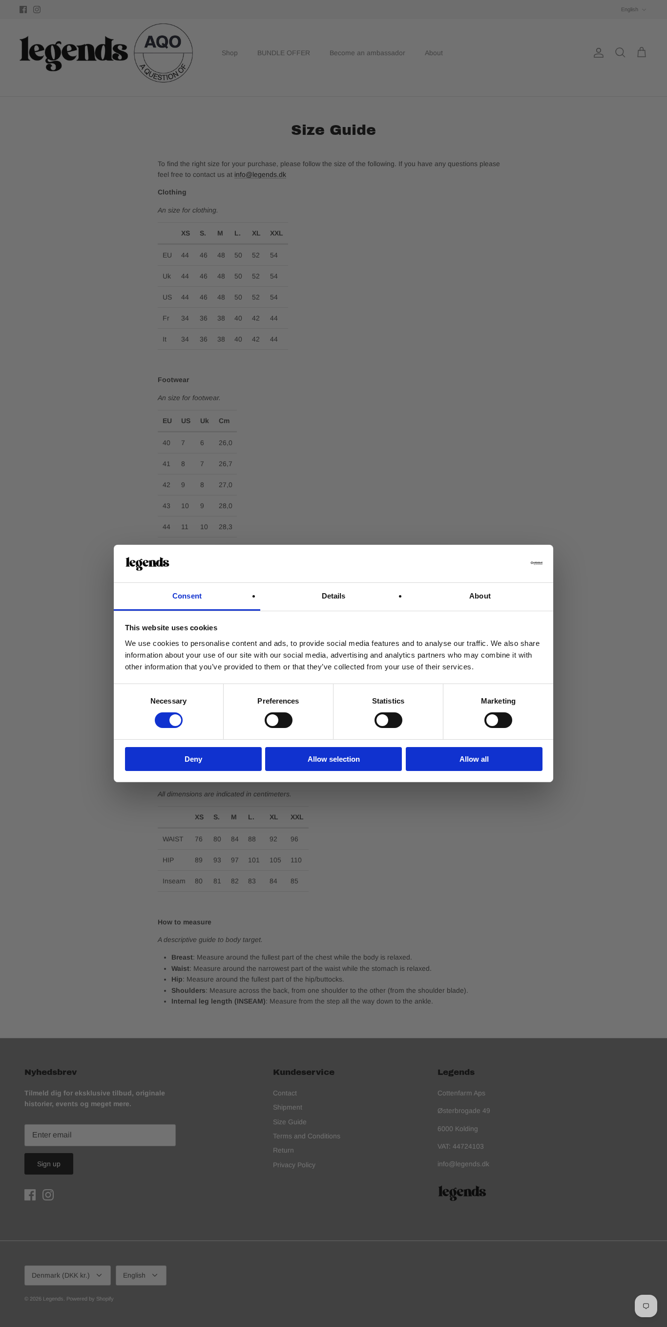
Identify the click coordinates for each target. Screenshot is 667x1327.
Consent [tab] (187, 596)
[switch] (278, 720)
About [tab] (480, 596)
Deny (193, 759)
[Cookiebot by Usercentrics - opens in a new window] (499, 563)
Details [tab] (334, 596)
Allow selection (334, 759)
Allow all (474, 759)
